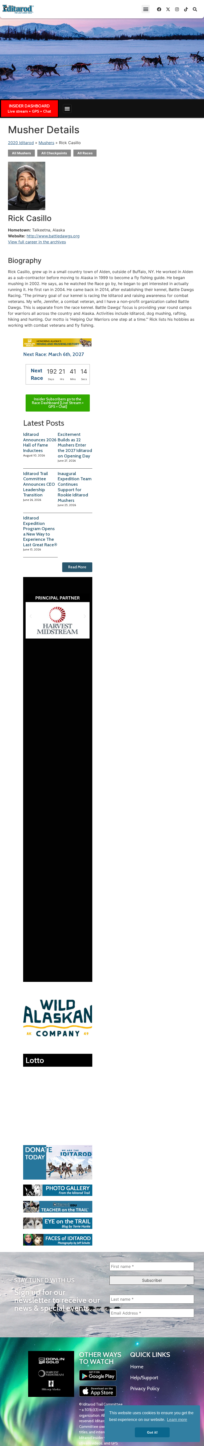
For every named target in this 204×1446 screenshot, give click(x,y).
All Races (85, 153)
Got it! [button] (152, 1432)
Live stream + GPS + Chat (29, 111)
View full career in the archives (37, 241)
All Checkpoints (54, 153)
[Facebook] (159, 9)
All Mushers (21, 153)
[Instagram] (177, 9)
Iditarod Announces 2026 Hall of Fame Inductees (39, 442)
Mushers (46, 142)
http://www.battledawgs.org (53, 235)
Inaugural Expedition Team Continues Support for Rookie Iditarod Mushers (75, 487)
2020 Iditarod (21, 142)
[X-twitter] (168, 9)
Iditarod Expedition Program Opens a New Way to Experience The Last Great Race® (40, 531)
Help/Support (144, 1378)
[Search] (195, 9)
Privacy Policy (144, 1388)
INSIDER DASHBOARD (29, 105)
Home (136, 1367)
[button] (146, 9)
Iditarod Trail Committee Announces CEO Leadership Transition (39, 484)
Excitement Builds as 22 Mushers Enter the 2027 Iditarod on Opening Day (75, 445)
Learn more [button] (177, 1419)
